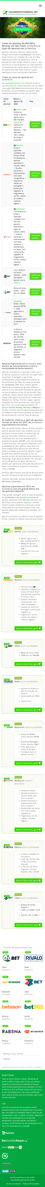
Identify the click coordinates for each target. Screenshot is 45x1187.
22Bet (16, 282)
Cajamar (6, 1059)
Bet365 (19, 109)
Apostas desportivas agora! (27, 562)
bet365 (12, 407)
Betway (19, 407)
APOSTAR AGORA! (36, 124)
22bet (16, 270)
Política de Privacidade (31, 1184)
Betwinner (18, 301)
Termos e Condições (13, 1184)
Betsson (19, 145)
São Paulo (29, 1067)
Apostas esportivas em (10, 1067)
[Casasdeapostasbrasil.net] (20, 12)
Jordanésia (34, 531)
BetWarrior (20, 209)
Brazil (22, 1067)
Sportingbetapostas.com (15, 83)
